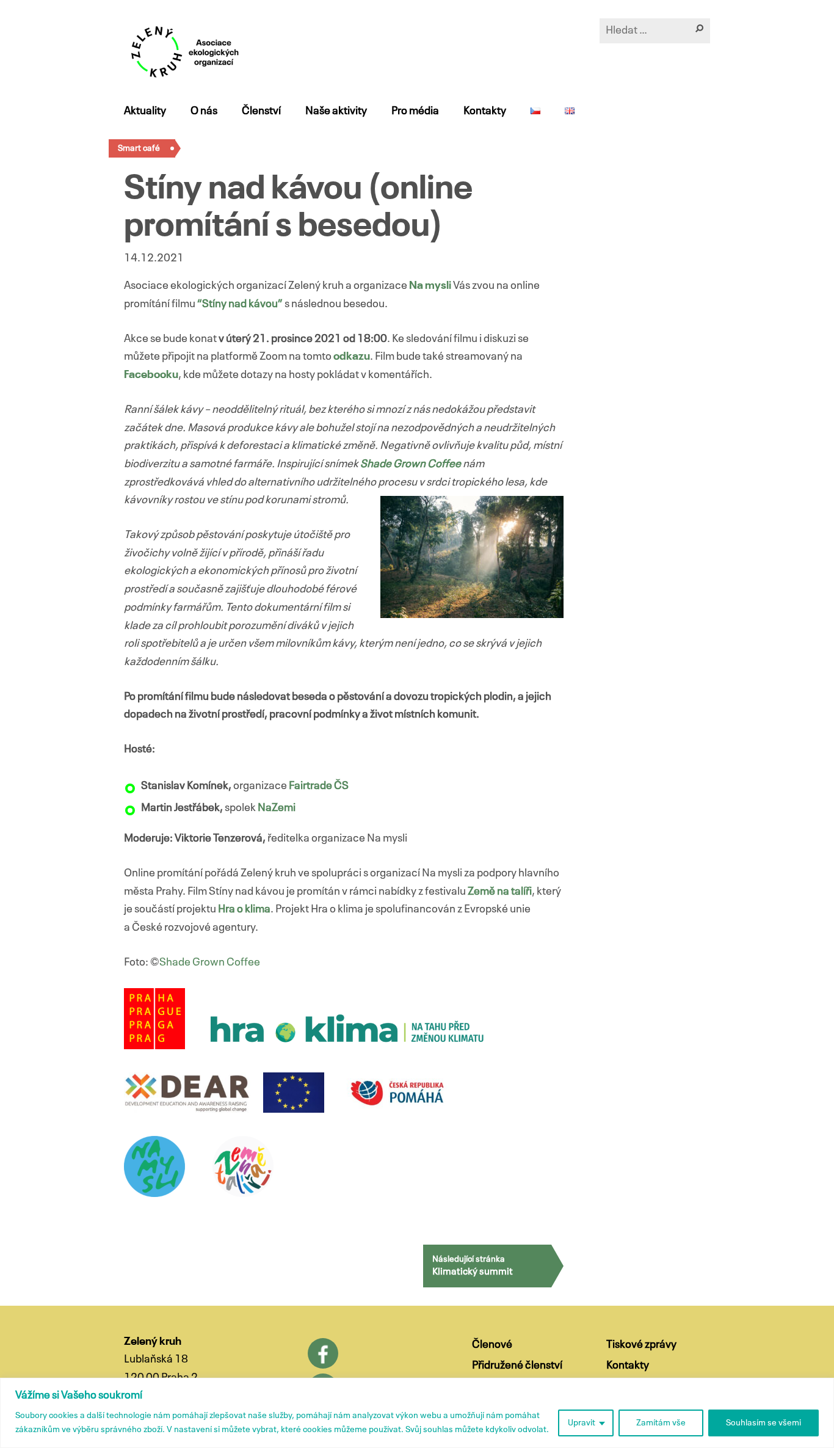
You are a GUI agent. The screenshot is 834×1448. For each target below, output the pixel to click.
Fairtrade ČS (319, 785)
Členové (492, 1344)
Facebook (323, 1353)
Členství (261, 111)
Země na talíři (500, 891)
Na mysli (430, 285)
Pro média (415, 111)
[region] (417, 1413)
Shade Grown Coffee (410, 464)
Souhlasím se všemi (763, 1423)
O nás (203, 111)
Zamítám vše (661, 1423)
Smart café (139, 148)
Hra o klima (244, 909)
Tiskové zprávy (641, 1344)
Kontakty (484, 111)
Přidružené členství (517, 1365)
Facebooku (151, 374)
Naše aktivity (336, 111)
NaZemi (277, 807)
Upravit (581, 1423)
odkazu (351, 356)
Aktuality (145, 111)
